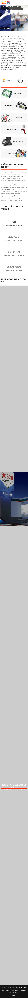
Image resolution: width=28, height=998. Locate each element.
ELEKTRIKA (8, 105)
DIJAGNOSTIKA (18, 93)
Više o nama (6, 28)
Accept (14, 995)
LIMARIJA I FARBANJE (12, 129)
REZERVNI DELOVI (10, 153)
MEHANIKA (19, 117)
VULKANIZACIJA (18, 141)
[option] (7, 80)
